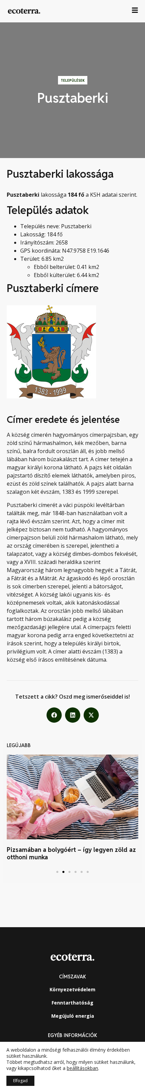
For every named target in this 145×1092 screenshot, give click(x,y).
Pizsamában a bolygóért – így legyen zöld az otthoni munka (71, 853)
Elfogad (20, 1081)
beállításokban (82, 1068)
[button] (54, 715)
